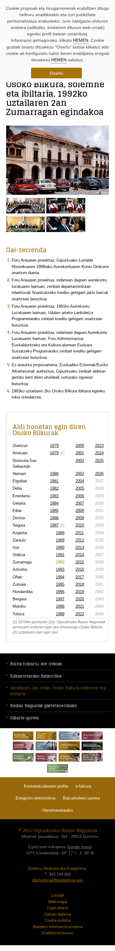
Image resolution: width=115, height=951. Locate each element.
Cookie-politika (57, 920)
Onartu (56, 73)
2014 (79, 554)
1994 (60, 577)
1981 (54, 481)
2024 (99, 453)
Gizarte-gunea (24, 717)
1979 (54, 445)
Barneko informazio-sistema (57, 926)
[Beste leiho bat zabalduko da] (23, 735)
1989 (60, 540)
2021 (79, 606)
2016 (79, 569)
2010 (79, 525)
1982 (54, 488)
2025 (99, 460)
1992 (60, 562)
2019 (79, 591)
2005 (79, 488)
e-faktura (83, 786)
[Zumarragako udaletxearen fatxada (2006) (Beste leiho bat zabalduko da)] (57, 161)
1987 (54, 525)
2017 (79, 577)
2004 (79, 481)
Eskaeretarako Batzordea (35, 676)
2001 (79, 453)
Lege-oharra (57, 908)
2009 (79, 518)
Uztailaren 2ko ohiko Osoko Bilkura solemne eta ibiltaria (58, 691)
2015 (79, 562)
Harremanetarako (57, 810)
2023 (99, 445)
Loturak (57, 895)
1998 (60, 606)
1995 (60, 584)
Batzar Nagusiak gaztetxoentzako (43, 705)
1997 (60, 599)
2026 (99, 473)
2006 (79, 496)
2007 (79, 503)
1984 (54, 503)
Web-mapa (57, 901)
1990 (60, 547)
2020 (79, 599)
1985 (54, 510)
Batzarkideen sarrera (81, 798)
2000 (79, 445)
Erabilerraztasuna (57, 933)
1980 (54, 473)
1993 (60, 569)
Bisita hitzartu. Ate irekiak (36, 663)
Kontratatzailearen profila (46, 786)
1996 (60, 591)
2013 (79, 547)
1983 (54, 496)
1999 (60, 614)
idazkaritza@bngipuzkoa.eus (57, 880)
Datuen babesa (57, 914)
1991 (60, 554)
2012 (79, 540)
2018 (79, 584)
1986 (54, 518)
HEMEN (80, 40)
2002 (79, 460)
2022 (79, 614)
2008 (79, 510)
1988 (60, 533)
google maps (79, 847)
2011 (79, 533)
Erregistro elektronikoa (36, 798)
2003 (79, 473)
